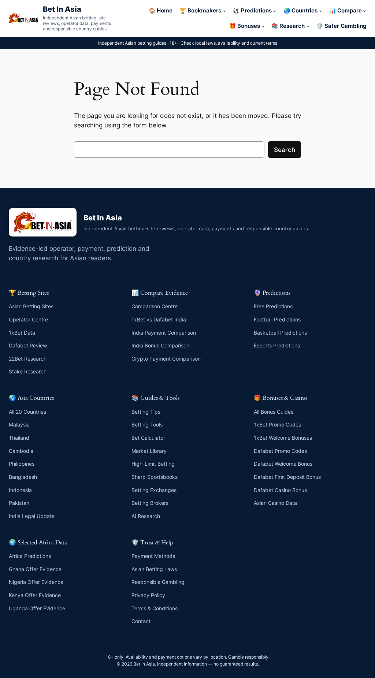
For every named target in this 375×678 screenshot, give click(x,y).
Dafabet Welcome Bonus (283, 464)
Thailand (19, 438)
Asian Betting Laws (154, 569)
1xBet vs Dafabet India (158, 319)
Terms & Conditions (154, 608)
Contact (141, 621)
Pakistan (19, 503)
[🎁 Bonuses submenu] (262, 26)
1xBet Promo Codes (277, 424)
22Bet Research (28, 358)
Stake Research (28, 371)
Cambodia (21, 451)
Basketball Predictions (280, 332)
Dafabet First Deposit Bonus (287, 477)
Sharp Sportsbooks (154, 477)
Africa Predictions (30, 556)
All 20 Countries (27, 412)
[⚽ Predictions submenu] (274, 10)
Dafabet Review (28, 345)
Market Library (149, 451)
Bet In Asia (62, 9)
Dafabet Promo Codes (280, 451)
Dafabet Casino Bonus (280, 490)
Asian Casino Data (275, 503)
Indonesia (20, 490)
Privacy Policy (148, 595)
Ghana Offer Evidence (35, 569)
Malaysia (19, 424)
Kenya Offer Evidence (35, 595)
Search (284, 149)
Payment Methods (153, 556)
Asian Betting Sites (31, 306)
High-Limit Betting (153, 464)
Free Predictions (273, 306)
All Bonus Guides (273, 412)
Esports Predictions (277, 345)
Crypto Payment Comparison (166, 358)
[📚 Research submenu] (307, 26)
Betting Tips (145, 412)
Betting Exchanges (154, 490)
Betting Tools (147, 424)
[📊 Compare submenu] (364, 10)
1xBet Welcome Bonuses (283, 438)
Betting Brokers (149, 503)
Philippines (21, 464)
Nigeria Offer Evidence (36, 582)
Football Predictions (277, 319)
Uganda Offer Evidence (37, 608)
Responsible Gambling (158, 582)
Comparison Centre (154, 306)
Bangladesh (23, 477)
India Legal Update (32, 516)
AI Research (145, 516)
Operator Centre (28, 319)
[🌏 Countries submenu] (320, 10)
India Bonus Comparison (160, 345)
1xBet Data (22, 332)
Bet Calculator (148, 438)
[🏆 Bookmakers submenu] (224, 10)
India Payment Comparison (163, 332)
